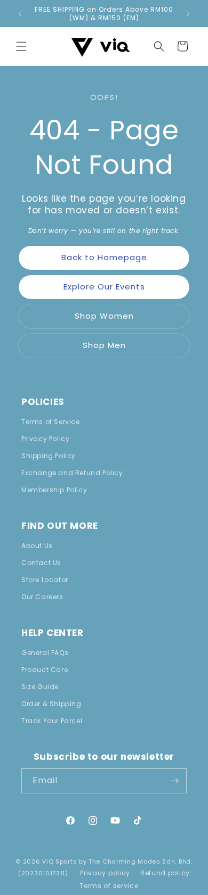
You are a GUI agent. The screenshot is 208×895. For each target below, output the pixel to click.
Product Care (44, 669)
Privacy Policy (45, 438)
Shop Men (104, 345)
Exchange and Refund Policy (72, 472)
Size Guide (40, 686)
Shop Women (104, 315)
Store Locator (44, 579)
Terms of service (108, 885)
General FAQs (44, 652)
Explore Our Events (104, 286)
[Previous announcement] (19, 14)
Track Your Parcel (51, 720)
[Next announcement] (188, 14)
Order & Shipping (51, 703)
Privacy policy (105, 872)
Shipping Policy (48, 455)
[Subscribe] (174, 780)
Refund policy (165, 872)
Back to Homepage (104, 257)
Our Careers (42, 596)
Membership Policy (54, 489)
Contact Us (41, 562)
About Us (37, 545)
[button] (21, 46)
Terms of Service (50, 421)
